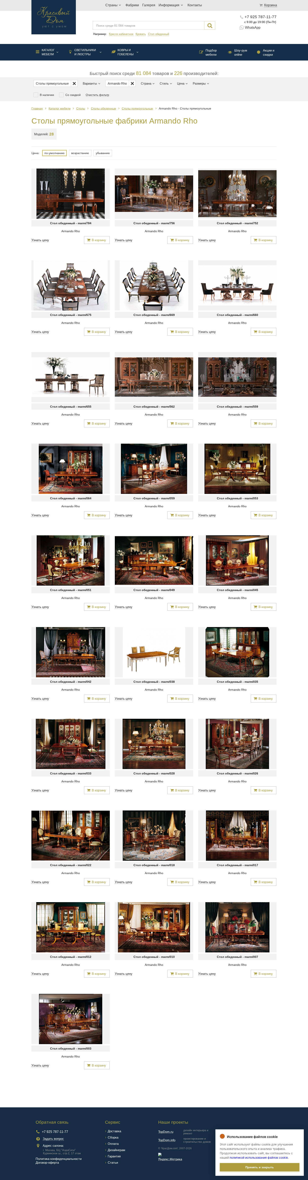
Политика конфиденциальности (59, 1159)
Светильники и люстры (85, 52)
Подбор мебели (211, 52)
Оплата (113, 1143)
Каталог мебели (48, 52)
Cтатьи (113, 1162)
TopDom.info (166, 1140)
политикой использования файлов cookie (259, 1157)
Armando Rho (70, 231)
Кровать (141, 34)
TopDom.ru (165, 1132)
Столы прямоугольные (137, 108)
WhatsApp (252, 27)
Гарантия (114, 1156)
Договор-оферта (47, 1162)
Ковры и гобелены (125, 52)
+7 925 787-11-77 (261, 17)
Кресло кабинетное (121, 34)
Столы (80, 108)
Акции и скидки (268, 52)
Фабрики (132, 5)
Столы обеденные (103, 108)
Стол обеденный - (70, 223)
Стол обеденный (158, 34)
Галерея (148, 5)
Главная (37, 108)
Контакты (195, 5)
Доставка (114, 1131)
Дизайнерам (116, 1150)
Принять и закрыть (259, 1167)
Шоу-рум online (240, 52)
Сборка (113, 1137)
